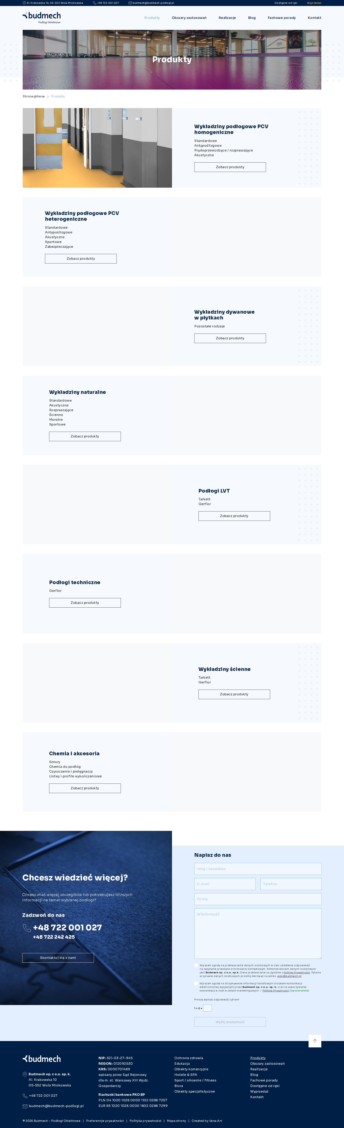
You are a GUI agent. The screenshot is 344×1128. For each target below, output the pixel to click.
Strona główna (34, 96)
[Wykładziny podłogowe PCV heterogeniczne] (246, 237)
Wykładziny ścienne (224, 669)
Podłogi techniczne (75, 582)
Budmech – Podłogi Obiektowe (57, 1121)
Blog (252, 18)
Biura (178, 1086)
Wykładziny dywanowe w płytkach (224, 315)
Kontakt (315, 18)
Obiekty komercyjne (191, 1069)
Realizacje (227, 18)
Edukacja (182, 1064)
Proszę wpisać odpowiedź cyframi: (217, 999)
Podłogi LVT (214, 491)
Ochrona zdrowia (188, 1058)
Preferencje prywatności (105, 1121)
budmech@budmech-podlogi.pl (153, 2)
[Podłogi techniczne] (246, 593)
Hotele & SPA (185, 1075)
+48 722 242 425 (54, 937)
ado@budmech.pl (289, 976)
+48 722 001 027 (108, 2)
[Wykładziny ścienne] (97, 683)
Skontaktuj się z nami (58, 958)
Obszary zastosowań (189, 18)
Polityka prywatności (145, 1121)
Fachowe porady (282, 18)
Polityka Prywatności (276, 990)
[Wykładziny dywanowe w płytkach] (97, 326)
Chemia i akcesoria (74, 754)
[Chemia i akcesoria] (246, 772)
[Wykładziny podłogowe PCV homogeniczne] (97, 148)
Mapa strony (176, 1121)
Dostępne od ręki (286, 2)
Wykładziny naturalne (77, 392)
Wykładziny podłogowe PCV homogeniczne (231, 129)
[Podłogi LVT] (97, 504)
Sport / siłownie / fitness (195, 1080)
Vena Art (215, 1121)
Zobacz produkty (230, 167)
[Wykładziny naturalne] (246, 415)
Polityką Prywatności (297, 972)
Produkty (152, 18)
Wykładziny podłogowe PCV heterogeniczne (82, 216)
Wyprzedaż (314, 2)
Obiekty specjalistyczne (194, 1091)
